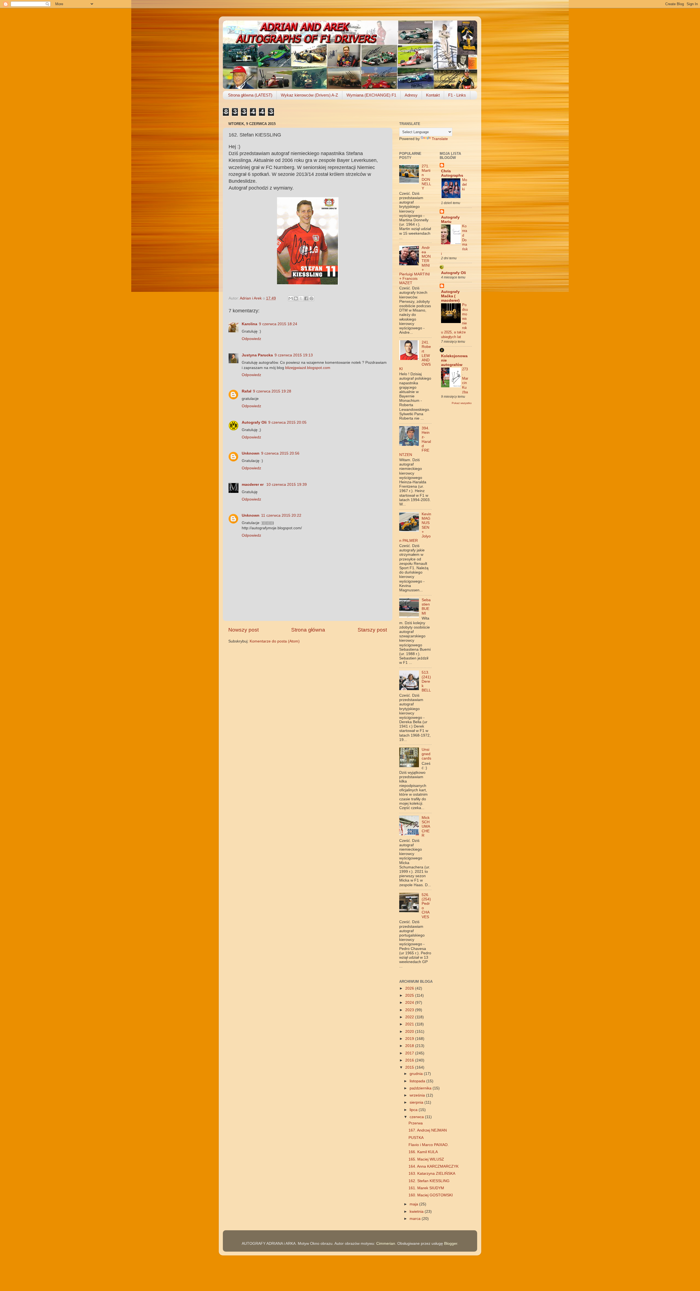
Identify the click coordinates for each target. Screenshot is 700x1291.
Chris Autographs (452, 173)
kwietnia (417, 1211)
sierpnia (417, 1102)
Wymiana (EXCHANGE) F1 (371, 95)
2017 (410, 1053)
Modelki (464, 184)
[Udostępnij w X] (301, 298)
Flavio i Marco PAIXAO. (429, 1145)
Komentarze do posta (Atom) (275, 641)
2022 (410, 1017)
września (418, 1095)
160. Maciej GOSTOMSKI (431, 1195)
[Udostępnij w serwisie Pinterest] (311, 298)
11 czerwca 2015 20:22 (281, 515)
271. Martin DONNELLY (426, 177)
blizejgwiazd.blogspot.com (307, 368)
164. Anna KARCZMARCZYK (434, 1166)
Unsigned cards (426, 754)
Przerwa (416, 1123)
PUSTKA (416, 1138)
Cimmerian (385, 1243)
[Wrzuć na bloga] (296, 298)
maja (414, 1204)
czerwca (417, 1117)
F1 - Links (457, 95)
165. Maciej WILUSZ (426, 1159)
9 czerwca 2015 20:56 (280, 453)
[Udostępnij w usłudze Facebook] (306, 298)
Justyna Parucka (257, 355)
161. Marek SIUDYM (426, 1188)
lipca (414, 1110)
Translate (440, 139)
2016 (410, 1060)
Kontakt (433, 95)
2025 (410, 995)
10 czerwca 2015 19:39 (286, 484)
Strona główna (308, 630)
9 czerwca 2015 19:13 (294, 355)
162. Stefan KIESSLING (429, 1181)
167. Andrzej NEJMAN (428, 1130)
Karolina (249, 324)
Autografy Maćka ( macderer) (450, 296)
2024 (410, 1003)
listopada (418, 1081)
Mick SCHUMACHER (426, 827)
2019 (410, 1039)
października (421, 1088)
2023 (410, 1010)
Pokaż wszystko (462, 403)
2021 (410, 1024)
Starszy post (372, 630)
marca (416, 1219)
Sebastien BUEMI (426, 606)
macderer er (253, 484)
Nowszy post (243, 630)
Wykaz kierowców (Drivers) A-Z (309, 95)
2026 (410, 988)
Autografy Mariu (450, 219)
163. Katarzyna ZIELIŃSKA (432, 1173)
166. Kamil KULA (423, 1152)
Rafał (246, 391)
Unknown (250, 453)
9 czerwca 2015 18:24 (278, 324)
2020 (410, 1032)
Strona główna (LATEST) (250, 95)
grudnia (417, 1074)
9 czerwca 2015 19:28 (272, 391)
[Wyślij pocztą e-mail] (290, 298)
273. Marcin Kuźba (465, 380)
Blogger (450, 1243)
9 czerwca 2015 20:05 (287, 422)
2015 (410, 1067)
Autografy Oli (254, 422)
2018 (410, 1046)
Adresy (411, 95)
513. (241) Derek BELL (426, 681)
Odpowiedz (251, 339)
